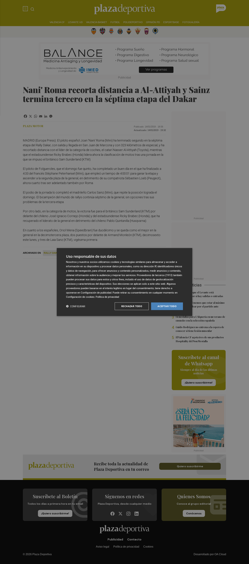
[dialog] (124, 282)
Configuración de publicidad (96, 292)
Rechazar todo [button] (131, 306)
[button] (75, 306)
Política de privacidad (107, 296)
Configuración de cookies (80, 296)
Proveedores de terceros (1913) (154, 275)
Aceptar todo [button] (167, 306)
